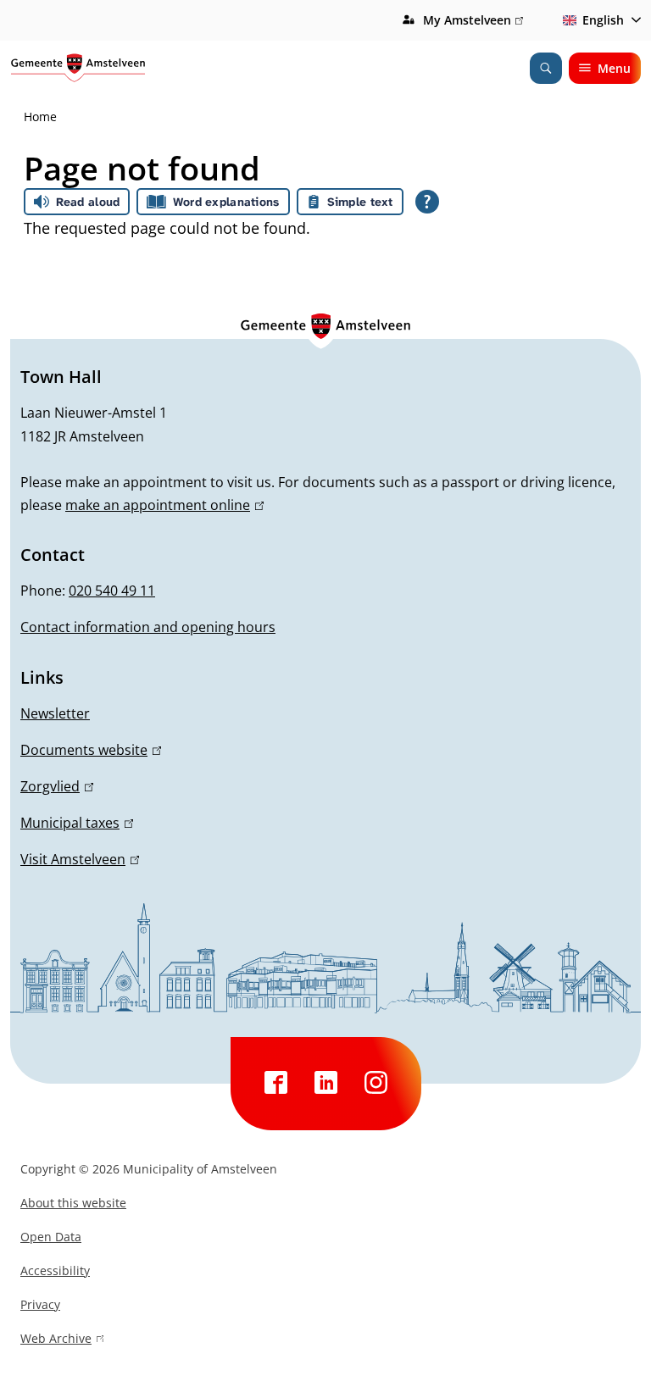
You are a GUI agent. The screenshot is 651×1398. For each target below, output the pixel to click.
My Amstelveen (473, 21)
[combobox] (599, 20)
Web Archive (56, 1340)
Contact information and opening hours (147, 627)
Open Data (50, 1237)
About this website (73, 1203)
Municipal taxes (74, 822)
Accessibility (55, 1270)
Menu (614, 68)
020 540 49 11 (112, 590)
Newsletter (55, 713)
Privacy (40, 1304)
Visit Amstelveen (77, 859)
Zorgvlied (54, 786)
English (603, 20)
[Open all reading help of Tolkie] (427, 202)
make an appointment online (162, 505)
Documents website (88, 750)
